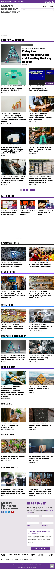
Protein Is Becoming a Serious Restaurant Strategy (13, 457)
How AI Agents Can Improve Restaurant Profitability (12, 265)
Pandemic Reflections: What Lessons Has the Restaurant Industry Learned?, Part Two (40, 491)
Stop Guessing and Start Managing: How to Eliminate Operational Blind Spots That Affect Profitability (12, 150)
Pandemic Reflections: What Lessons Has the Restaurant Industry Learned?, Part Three (13, 491)
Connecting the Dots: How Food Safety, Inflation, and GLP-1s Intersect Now (41, 296)
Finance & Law (16, 113)
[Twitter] (48, 2)
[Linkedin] (50, 2)
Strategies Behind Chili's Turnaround (8, 213)
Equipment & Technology (39, 48)
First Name (29, 518)
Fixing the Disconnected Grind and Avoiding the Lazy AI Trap (37, 56)
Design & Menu (16, 454)
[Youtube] (53, 2)
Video (43, 85)
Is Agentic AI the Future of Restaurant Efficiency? (11, 89)
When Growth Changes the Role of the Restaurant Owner (41, 328)
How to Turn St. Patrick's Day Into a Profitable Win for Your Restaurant (40, 149)
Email (28, 525)
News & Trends (16, 291)
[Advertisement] (27, 25)
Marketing (15, 423)
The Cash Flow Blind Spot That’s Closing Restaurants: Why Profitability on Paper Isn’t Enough (13, 118)
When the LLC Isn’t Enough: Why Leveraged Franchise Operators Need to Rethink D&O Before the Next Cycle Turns (12, 392)
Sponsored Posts (17, 262)
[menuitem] (2, 1)
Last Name (44, 518)
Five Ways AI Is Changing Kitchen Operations (38, 359)
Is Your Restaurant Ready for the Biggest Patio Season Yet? (41, 265)
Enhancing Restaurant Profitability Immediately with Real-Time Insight (40, 118)
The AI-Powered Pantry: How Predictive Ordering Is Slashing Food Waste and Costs (41, 180)
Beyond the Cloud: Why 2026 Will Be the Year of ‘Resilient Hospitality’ (12, 180)
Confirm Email (45, 525)
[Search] (53, 9)
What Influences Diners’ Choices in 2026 (10, 426)
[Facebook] (45, 2)
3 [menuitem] (27, 190)
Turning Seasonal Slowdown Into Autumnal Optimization (12, 328)
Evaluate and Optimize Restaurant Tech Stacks (38, 89)
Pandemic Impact (17, 487)
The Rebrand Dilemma (25, 213)
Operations (16, 145)
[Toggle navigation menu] (52, 566)
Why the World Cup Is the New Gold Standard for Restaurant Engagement (13, 296)
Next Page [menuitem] (32, 190)
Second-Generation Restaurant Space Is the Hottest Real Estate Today (41, 458)
